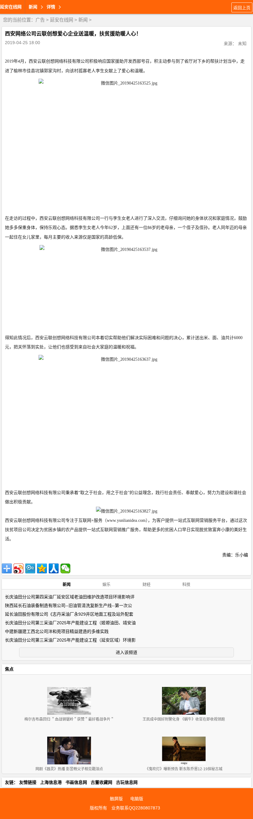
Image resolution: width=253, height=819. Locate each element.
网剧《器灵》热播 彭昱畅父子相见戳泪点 (69, 769)
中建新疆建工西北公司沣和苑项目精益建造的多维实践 (57, 631)
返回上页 (242, 7)
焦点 (9, 669)
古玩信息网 (127, 782)
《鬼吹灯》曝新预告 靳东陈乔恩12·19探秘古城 (183, 769)
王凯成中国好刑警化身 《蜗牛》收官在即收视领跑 (184, 719)
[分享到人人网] (54, 568)
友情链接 (27, 782)
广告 (40, 20)
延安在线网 (11, 6)
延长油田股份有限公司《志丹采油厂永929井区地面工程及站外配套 (69, 614)
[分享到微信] (65, 568)
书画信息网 (76, 782)
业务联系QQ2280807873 (135, 807)
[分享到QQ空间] (42, 568)
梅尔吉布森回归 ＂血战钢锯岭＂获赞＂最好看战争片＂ (69, 719)
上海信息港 (51, 782)
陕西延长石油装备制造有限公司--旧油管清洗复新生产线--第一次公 (68, 605)
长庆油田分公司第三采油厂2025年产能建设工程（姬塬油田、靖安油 (70, 622)
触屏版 (116, 798)
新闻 (83, 20)
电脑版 (136, 798)
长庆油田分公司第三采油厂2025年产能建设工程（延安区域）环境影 (70, 640)
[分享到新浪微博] (18, 568)
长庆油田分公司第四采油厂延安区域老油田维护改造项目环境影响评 (70, 596)
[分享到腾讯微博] (30, 568)
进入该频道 (126, 652)
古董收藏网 (101, 782)
